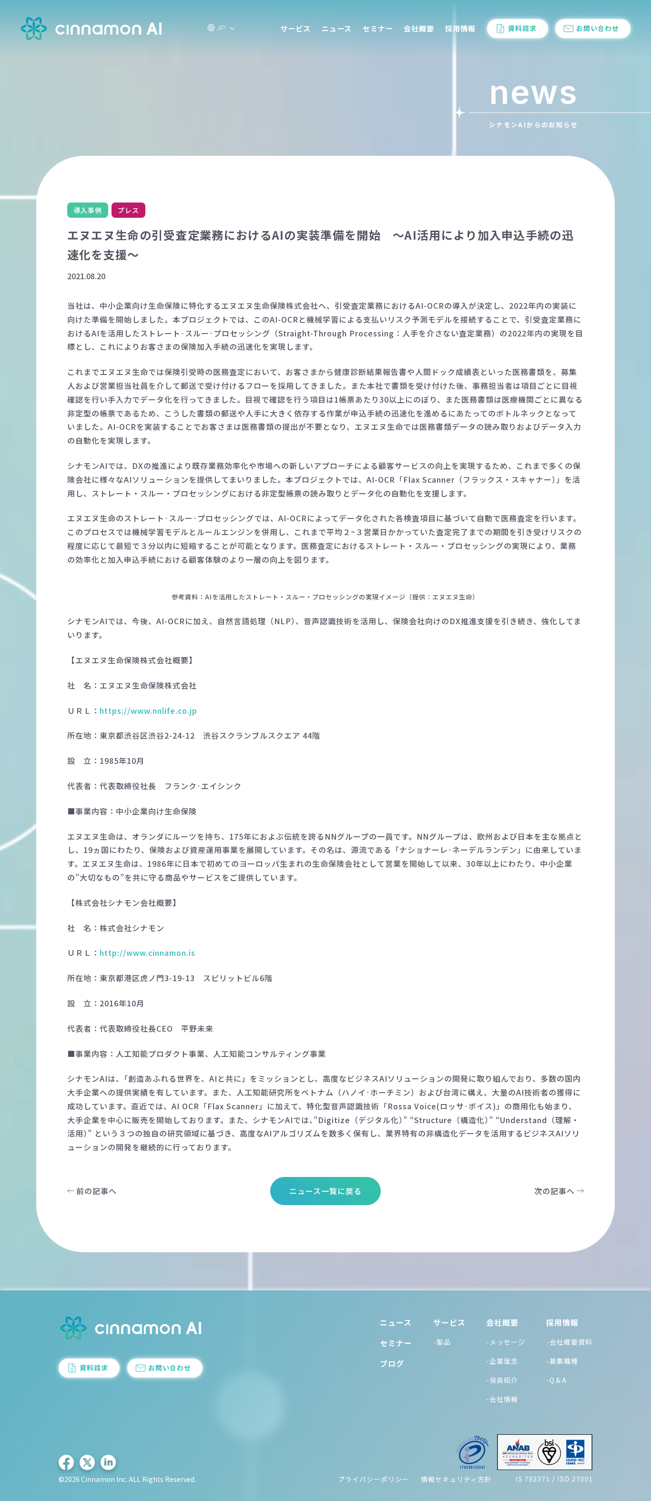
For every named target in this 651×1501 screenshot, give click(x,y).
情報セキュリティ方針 (456, 1479)
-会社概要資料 (569, 1342)
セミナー (378, 28)
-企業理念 (502, 1361)
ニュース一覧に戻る (325, 1191)
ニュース (337, 28)
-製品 (442, 1342)
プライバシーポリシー (373, 1479)
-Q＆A (556, 1380)
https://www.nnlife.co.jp (148, 710)
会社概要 (419, 28)
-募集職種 (562, 1361)
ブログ (392, 1363)
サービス (295, 28)
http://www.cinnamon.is (147, 952)
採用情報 (460, 28)
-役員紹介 (502, 1380)
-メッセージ (505, 1342)
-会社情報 (502, 1399)
